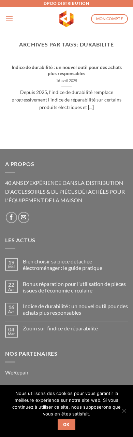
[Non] (124, 412)
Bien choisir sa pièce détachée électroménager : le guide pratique (62, 264)
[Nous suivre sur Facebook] (11, 217)
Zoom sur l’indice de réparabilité (60, 328)
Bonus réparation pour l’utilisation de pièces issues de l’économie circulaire (74, 287)
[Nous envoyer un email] (23, 217)
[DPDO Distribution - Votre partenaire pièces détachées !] (67, 19)
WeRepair (17, 372)
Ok (66, 424)
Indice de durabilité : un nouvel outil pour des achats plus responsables (67, 70)
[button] (9, 18)
